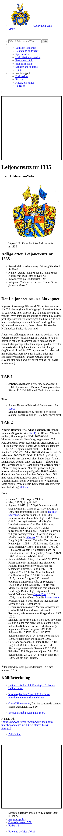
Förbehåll (13, 825)
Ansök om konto (24, 82)
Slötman (24, 487)
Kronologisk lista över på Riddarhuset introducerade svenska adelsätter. (29, 696)
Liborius (30, 537)
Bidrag (19, 79)
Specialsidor (22, 54)
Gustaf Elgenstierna (19, 703)
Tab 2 (11, 408)
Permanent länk (24, 60)
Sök (45, 41)
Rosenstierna (52, 597)
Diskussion (21, 76)
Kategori (6, 728)
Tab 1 (32, 433)
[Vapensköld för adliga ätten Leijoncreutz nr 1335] (34, 240)
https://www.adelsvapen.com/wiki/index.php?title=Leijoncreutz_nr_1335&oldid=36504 (27, 723)
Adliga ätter (14, 734)
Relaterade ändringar (26, 50)
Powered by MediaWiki (21, 831)
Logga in (20, 85)
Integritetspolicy (17, 819)
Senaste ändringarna (26, 66)
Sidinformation (23, 63)
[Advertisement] (31, 128)
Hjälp (18, 69)
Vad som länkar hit (25, 47)
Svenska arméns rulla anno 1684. (26, 712)
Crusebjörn (39, 594)
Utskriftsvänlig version (27, 57)
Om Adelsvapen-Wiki (20, 822)
